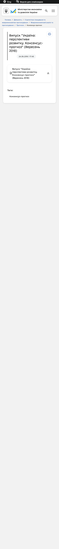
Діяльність (18, 20)
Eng (9, 2)
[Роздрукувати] (49, 34)
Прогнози (20, 25)
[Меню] (53, 10)
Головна (8, 20)
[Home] (22, 11)
